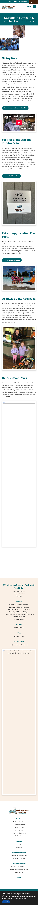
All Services (19, 836)
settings (23, 898)
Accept (6, 901)
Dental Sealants (19, 827)
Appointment (33, 2)
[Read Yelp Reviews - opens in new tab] (24, 881)
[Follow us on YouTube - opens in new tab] (21, 881)
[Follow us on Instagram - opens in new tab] (17, 881)
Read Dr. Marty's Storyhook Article (15, 108)
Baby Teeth (19, 830)
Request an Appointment (19, 855)
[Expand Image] (6, 31)
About (19, 844)
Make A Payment (19, 858)
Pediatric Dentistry (19, 822)
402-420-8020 (13, 1)
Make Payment (23, 1)
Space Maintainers (19, 825)
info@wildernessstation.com (19, 645)
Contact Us (19, 872)
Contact (19, 847)
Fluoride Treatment (19, 833)
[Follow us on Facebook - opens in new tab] (14, 881)
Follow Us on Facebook (12, 260)
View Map (19, 596)
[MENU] (34, 6)
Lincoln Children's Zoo (11, 176)
